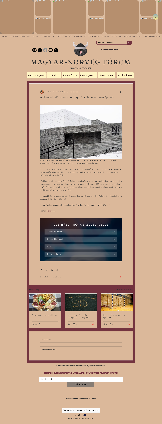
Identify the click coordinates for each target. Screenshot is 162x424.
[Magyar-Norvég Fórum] (76, 415)
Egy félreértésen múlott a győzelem (114, 316)
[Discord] (50, 50)
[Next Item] (155, 17)
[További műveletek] (120, 92)
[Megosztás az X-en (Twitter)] (47, 270)
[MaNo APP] (56, 50)
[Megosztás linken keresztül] (57, 270)
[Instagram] (34, 50)
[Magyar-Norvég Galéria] (79, 415)
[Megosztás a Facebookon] (41, 270)
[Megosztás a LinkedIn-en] (52, 270)
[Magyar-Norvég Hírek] (45, 50)
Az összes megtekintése (125, 289)
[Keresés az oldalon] (129, 42)
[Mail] (84, 415)
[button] (81, 232)
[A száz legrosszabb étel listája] (45, 302)
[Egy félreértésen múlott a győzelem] (117, 302)
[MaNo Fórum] (40, 50)
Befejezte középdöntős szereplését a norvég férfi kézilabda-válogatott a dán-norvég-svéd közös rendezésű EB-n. (80, 316)
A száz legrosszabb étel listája (44, 315)
